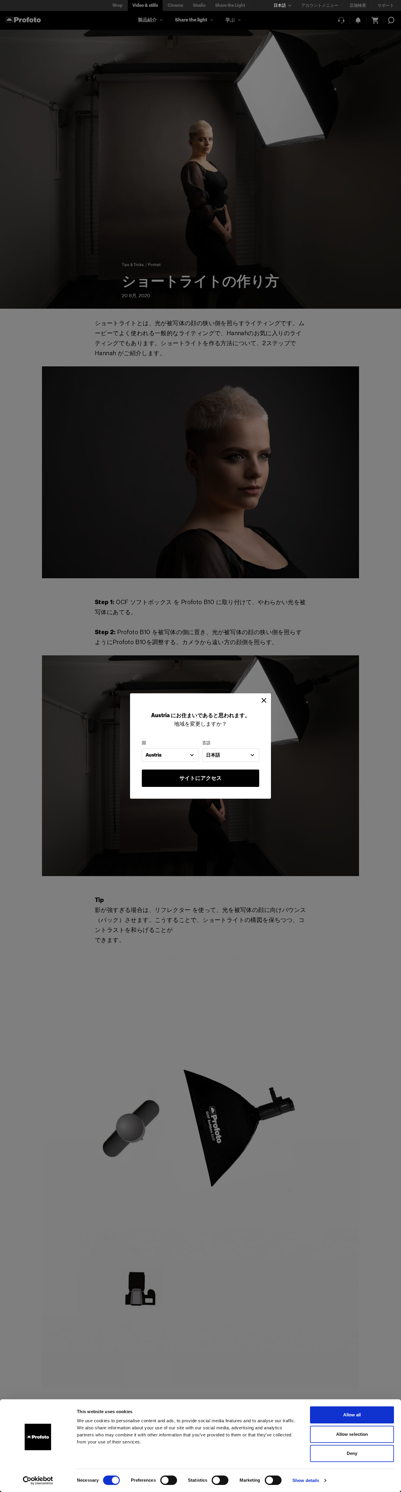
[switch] (168, 1480)
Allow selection (352, 1434)
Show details (305, 1480)
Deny (352, 1453)
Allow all (352, 1414)
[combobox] (170, 755)
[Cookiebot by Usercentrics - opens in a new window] (38, 1480)
